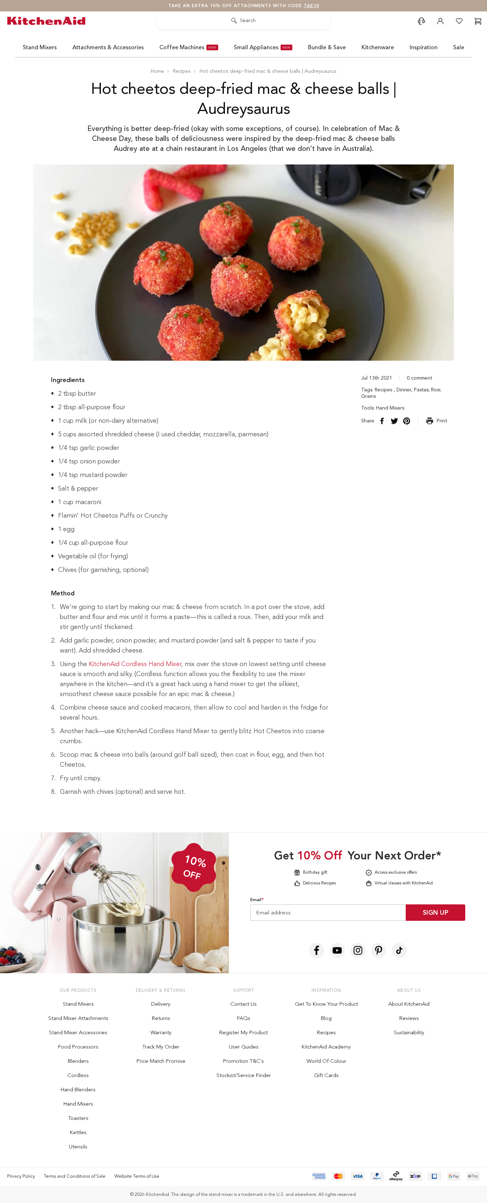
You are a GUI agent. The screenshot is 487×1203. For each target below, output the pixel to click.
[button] (404, 501)
